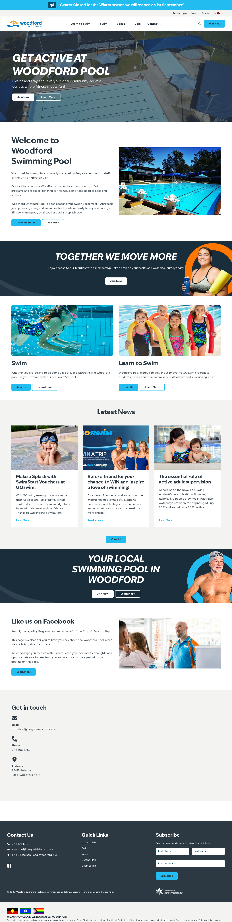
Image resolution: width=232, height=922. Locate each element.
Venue (85, 854)
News (194, 13)
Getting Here (89, 859)
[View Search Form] (199, 23)
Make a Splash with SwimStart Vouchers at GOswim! (40, 482)
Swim (85, 848)
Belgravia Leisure (72, 892)
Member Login (179, 13)
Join (138, 23)
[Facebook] (11, 865)
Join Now (214, 23)
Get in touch (89, 865)
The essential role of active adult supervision (185, 480)
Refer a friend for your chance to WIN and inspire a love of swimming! (116, 482)
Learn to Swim (90, 842)
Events (205, 13)
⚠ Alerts (218, 13)
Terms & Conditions (90, 892)
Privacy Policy (107, 892)
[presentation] (44, 447)
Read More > (24, 521)
